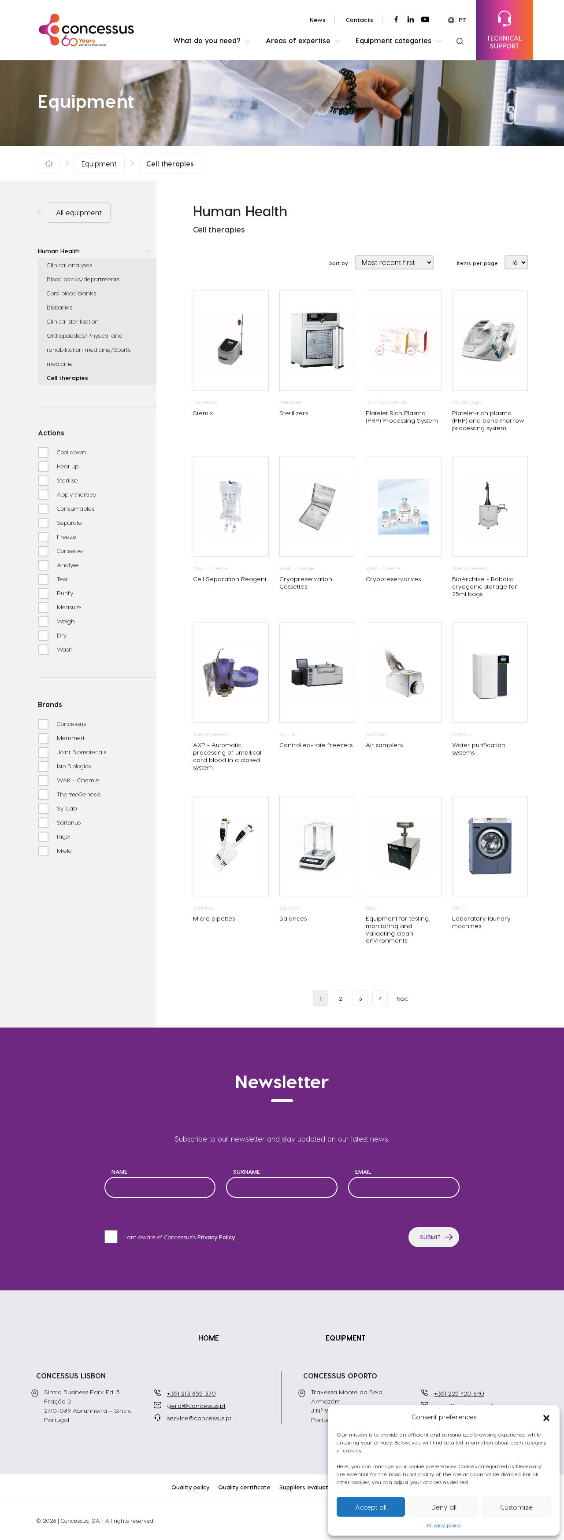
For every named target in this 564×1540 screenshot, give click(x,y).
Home (208, 1338)
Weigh (65, 621)
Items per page (477, 263)
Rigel (62, 836)
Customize (516, 1507)
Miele (63, 850)
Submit (430, 1237)
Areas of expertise (298, 40)
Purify (64, 593)
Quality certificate (244, 1487)
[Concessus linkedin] (410, 19)
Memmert (70, 737)
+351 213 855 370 (191, 1393)
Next (402, 998)
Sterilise (66, 480)
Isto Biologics (73, 766)
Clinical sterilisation (73, 321)
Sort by (338, 263)
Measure (68, 607)
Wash (64, 649)
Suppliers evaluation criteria (319, 1487)
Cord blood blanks (71, 293)
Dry (61, 635)
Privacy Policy (216, 1237)
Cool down (70, 452)
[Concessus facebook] (396, 19)
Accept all (370, 1507)
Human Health (59, 250)
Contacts (359, 19)
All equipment (78, 212)
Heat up (66, 466)
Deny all (443, 1507)
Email (363, 1171)
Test (61, 578)
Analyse (67, 564)
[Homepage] (49, 163)
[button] (546, 1416)
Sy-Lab (66, 808)
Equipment (99, 163)
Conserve (69, 550)
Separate (68, 522)
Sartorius (68, 822)
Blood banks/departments (83, 279)
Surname (246, 1171)
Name (119, 1171)
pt (462, 19)
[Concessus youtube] (425, 19)
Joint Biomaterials (80, 751)
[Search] (460, 40)
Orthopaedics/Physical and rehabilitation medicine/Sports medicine (88, 349)
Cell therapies (67, 377)
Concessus (70, 723)
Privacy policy (444, 1525)
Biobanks (59, 307)
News (318, 19)
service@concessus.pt (199, 1418)
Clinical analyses (69, 265)
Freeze (65, 536)
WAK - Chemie (77, 780)
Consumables (74, 508)
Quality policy (190, 1487)
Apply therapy (75, 494)
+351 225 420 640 (459, 1393)
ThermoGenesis (77, 794)
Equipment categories (393, 40)
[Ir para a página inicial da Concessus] (86, 29)
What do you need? (207, 40)
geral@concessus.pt (196, 1405)
